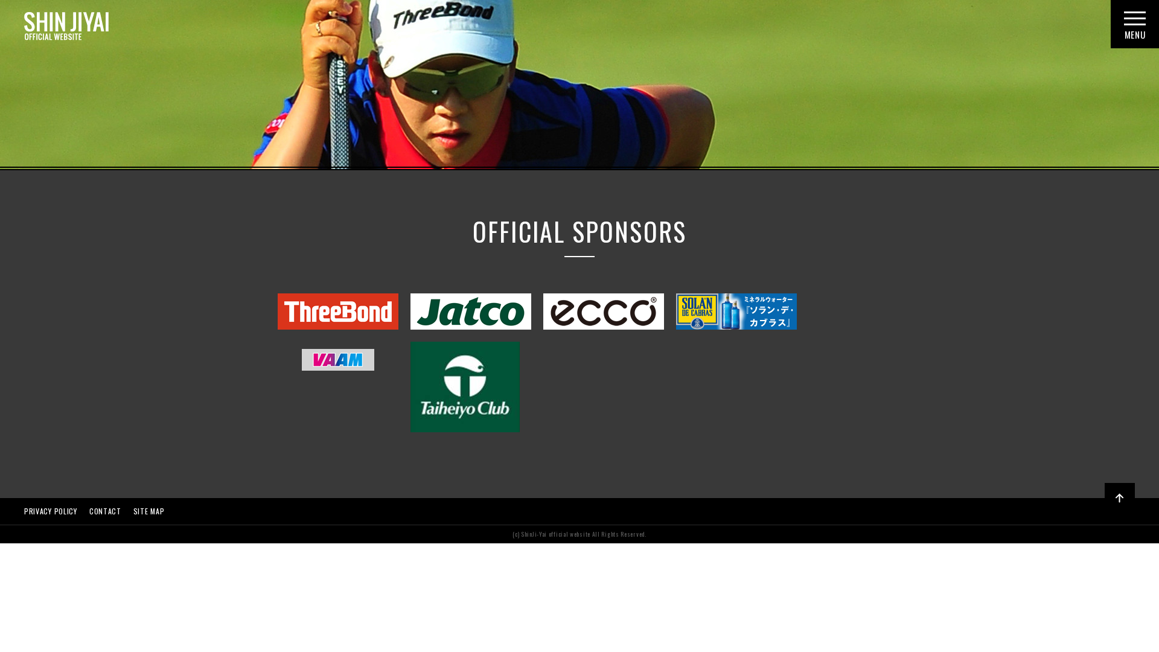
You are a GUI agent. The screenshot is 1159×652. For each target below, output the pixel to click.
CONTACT (105, 511)
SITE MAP (149, 511)
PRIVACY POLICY (50, 511)
